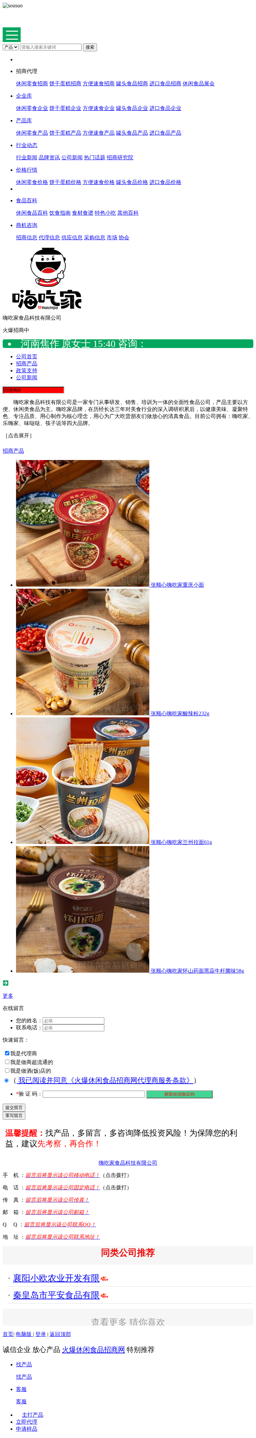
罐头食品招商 (132, 83)
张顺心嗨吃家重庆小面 (177, 585)
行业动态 (26, 145)
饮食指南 (60, 213)
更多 (8, 996)
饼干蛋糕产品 (65, 133)
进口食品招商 (165, 83)
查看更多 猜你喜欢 (128, 1322)
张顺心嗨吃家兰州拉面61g (181, 842)
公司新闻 (72, 157)
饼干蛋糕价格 (65, 182)
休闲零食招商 (32, 83)
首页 (8, 1334)
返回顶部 (60, 1334)
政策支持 (26, 370)
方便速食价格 (99, 182)
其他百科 (128, 213)
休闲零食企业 (32, 108)
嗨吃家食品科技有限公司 (128, 1163)
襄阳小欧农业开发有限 (56, 1278)
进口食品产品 (165, 133)
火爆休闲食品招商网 (93, 1349)
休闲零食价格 (32, 182)
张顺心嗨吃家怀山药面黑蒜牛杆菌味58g (197, 971)
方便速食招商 (99, 83)
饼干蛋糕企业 (65, 108)
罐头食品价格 (132, 182)
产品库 (24, 120)
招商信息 (26, 237)
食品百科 (26, 200)
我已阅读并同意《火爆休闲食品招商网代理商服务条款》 (105, 1080)
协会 (124, 237)
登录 (40, 1334)
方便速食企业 (99, 108)
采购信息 (94, 237)
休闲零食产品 (32, 133)
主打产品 (32, 1415)
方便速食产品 (99, 133)
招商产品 (26, 363)
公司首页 (26, 356)
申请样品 (26, 1429)
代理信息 (49, 237)
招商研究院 (120, 157)
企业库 (24, 96)
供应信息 (72, 237)
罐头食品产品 (132, 133)
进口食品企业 (165, 108)
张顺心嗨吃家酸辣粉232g (180, 713)
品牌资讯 (49, 157)
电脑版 (24, 1334)
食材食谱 (82, 213)
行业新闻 (26, 157)
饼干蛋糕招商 (65, 83)
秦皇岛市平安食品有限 (56, 1295)
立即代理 (26, 1422)
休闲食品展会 (199, 83)
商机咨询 (26, 225)
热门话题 (94, 157)
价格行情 (26, 170)
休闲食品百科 (32, 213)
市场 (112, 237)
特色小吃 (105, 213)
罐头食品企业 (132, 108)
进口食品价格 (165, 182)
